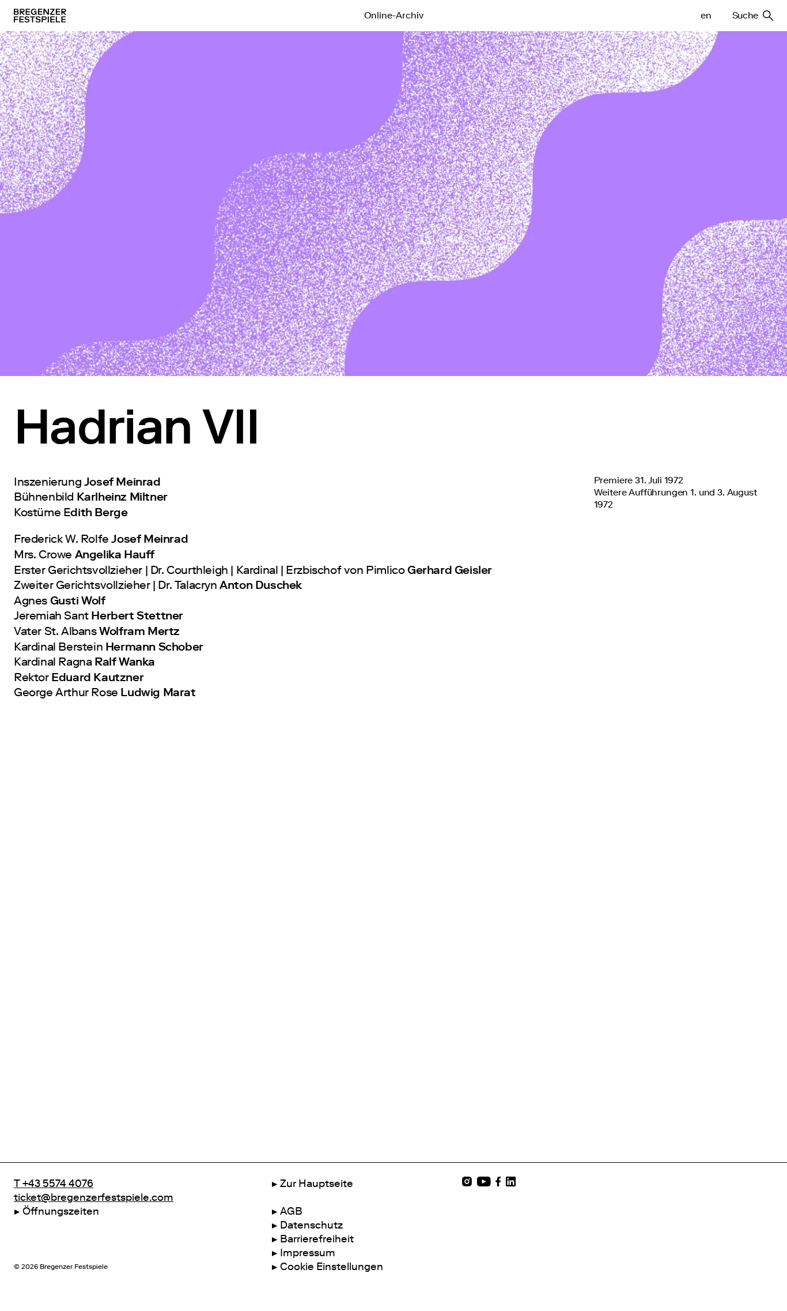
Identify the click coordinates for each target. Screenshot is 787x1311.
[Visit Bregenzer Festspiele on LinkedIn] (511, 1181)
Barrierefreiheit (317, 1239)
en (706, 15)
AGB (291, 1211)
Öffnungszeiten (60, 1211)
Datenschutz (311, 1225)
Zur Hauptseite (316, 1183)
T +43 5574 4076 (53, 1183)
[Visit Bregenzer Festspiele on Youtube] (483, 1181)
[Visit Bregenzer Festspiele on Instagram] (467, 1181)
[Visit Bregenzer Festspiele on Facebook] (498, 1181)
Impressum (307, 1252)
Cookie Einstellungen (331, 1266)
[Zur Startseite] (155, 15)
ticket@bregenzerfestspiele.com (93, 1197)
